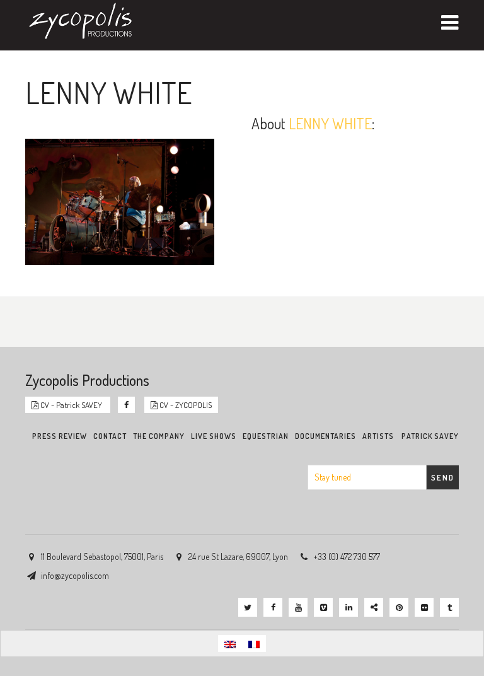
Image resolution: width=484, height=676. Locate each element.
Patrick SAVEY (430, 436)
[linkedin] (348, 607)
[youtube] (298, 607)
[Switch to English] (230, 643)
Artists (378, 436)
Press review (59, 436)
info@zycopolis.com (75, 575)
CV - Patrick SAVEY (71, 405)
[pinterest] (398, 607)
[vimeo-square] (323, 607)
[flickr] (424, 607)
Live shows (213, 436)
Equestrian (266, 436)
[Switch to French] (254, 643)
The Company (159, 436)
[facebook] (272, 607)
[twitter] (247, 607)
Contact (110, 436)
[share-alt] (373, 607)
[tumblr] (449, 607)
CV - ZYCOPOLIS (185, 405)
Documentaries (325, 436)
